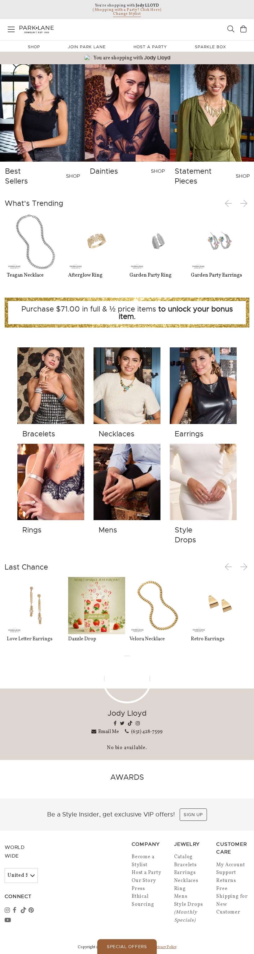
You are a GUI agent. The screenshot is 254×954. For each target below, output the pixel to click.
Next (244, 203)
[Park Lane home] (63, 28)
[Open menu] (11, 28)
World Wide (15, 851)
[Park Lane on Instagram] (8, 910)
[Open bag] (243, 30)
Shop (34, 46)
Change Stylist (127, 13)
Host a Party (146, 872)
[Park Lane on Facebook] (16, 910)
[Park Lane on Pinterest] (31, 910)
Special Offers (127, 946)
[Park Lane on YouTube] (8, 920)
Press (138, 888)
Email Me (108, 731)
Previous (229, 203)
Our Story (144, 880)
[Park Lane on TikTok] (24, 910)
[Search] (230, 30)
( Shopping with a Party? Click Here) (127, 9)
